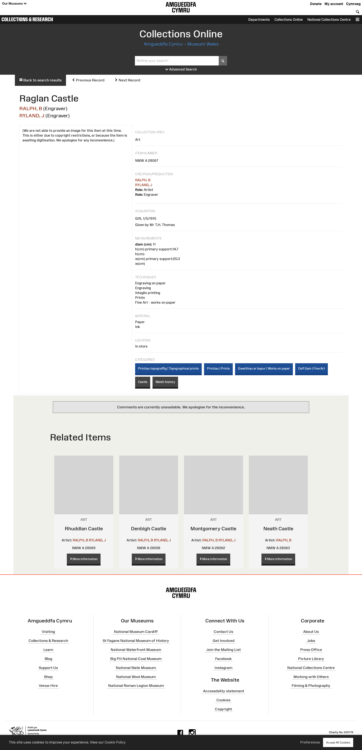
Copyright (223, 709)
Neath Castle (278, 528)
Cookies (223, 700)
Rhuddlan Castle (84, 528)
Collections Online (288, 19)
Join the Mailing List (223, 650)
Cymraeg (353, 4)
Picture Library (311, 659)
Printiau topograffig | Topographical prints (168, 368)
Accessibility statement (223, 691)
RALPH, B (30, 108)
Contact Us (223, 632)
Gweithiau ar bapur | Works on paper (264, 368)
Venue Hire (48, 685)
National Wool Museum (136, 676)
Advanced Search (182, 69)
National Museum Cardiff (136, 632)
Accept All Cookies (338, 742)
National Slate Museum (136, 667)
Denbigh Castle (148, 528)
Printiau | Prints (218, 368)
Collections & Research (27, 19)
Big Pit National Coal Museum (136, 659)
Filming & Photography (311, 685)
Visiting (48, 632)
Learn (48, 650)
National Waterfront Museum (136, 650)
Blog (48, 659)
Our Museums (13, 3)
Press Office (311, 650)
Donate (316, 4)
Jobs (311, 641)
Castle (142, 382)
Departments (259, 19)
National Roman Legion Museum (136, 685)
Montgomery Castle (213, 528)
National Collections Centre (329, 19)
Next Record (129, 80)
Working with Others (311, 676)
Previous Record (89, 80)
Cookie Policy (115, 742)
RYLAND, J (31, 115)
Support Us (48, 667)
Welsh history (165, 382)
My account (334, 4)
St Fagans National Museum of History (136, 641)
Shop (48, 676)
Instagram (223, 667)
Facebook (223, 659)
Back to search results (42, 80)
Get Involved (223, 641)
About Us (311, 632)
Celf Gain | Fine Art (311, 368)
